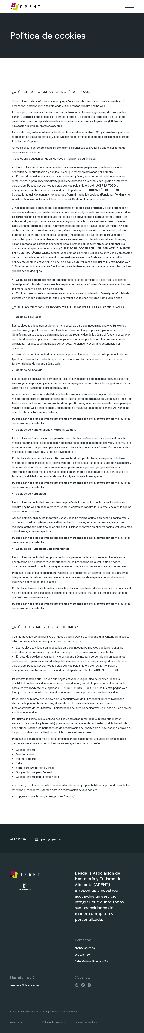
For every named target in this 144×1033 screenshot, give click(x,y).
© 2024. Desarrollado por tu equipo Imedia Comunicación (43, 1011)
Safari (19, 763)
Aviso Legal (16, 1022)
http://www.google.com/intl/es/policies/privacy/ (45, 796)
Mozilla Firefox (25, 754)
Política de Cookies (86, 1022)
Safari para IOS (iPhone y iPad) (35, 768)
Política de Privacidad (54, 1022)
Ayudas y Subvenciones (24, 985)
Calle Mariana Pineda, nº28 (91, 961)
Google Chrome (25, 750)
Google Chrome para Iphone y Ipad (37, 777)
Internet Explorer (26, 759)
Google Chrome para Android (34, 772)
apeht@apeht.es (85, 948)
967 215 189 (82, 955)
